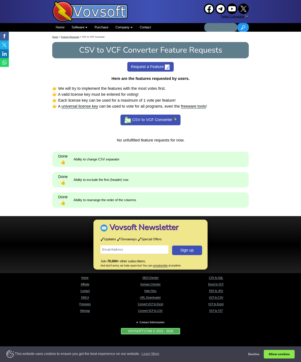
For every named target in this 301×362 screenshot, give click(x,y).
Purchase (101, 27)
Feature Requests (70, 37)
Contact (145, 27)
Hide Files (150, 290)
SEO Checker (150, 277)
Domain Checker (150, 284)
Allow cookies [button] (279, 354)
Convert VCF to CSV (150, 310)
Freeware (85, 304)
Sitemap (85, 310)
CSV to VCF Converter (152, 120)
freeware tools (193, 106)
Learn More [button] (150, 354)
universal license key (79, 106)
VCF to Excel (216, 304)
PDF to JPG (216, 290)
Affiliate (85, 284)
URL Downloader (150, 297)
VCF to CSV (216, 297)
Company (122, 27)
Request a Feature (148, 66)
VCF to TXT (216, 310)
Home (60, 27)
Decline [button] (253, 354)
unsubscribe (160, 265)
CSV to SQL (216, 277)
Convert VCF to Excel (150, 304)
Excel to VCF (216, 284)
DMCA (85, 297)
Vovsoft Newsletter (144, 227)
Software (78, 27)
